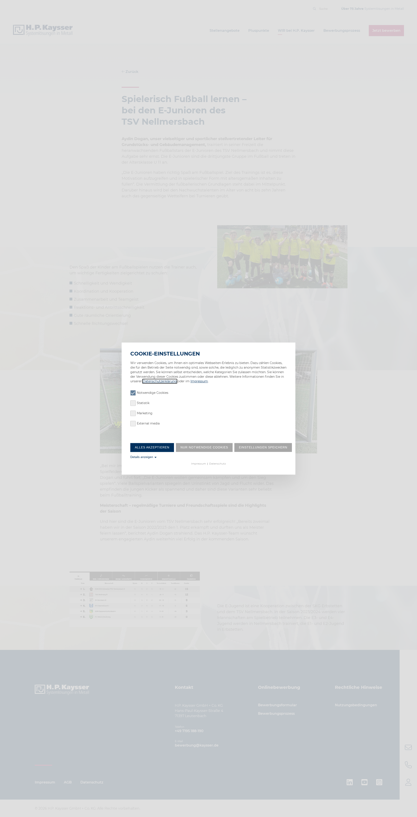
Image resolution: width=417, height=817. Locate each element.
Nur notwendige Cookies (204, 447)
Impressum (199, 381)
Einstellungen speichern (263, 447)
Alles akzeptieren (152, 447)
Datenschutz (217, 463)
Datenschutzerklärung (160, 381)
